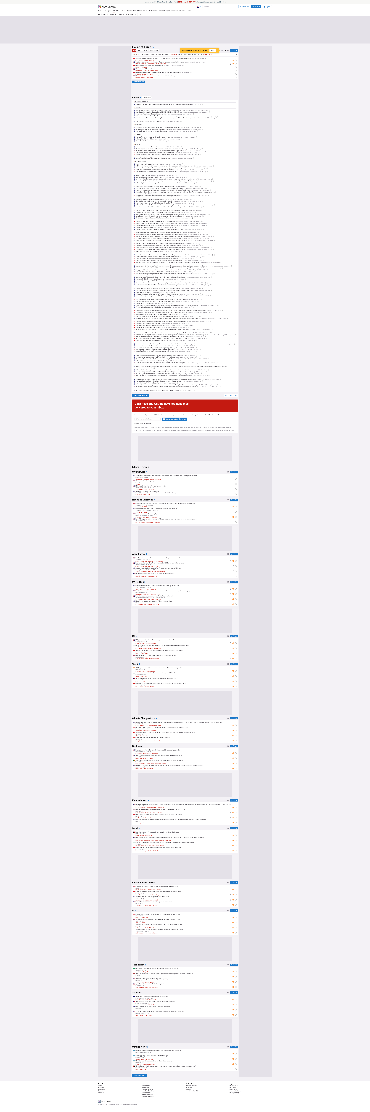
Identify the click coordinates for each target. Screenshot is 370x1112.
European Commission (149, 1064)
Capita (148, 494)
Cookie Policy (234, 1087)
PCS (136, 494)
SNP (136, 60)
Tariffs (137, 676)
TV (144, 823)
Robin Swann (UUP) (153, 599)
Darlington (146, 479)
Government (113, 14)
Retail (137, 768)
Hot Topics (107, 11)
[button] (154, 50)
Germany (150, 1059)
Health (144, 817)
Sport (168, 11)
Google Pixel (138, 972)
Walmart (137, 982)
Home (100, 11)
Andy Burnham (162, 63)
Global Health (152, 999)
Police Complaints (140, 643)
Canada (142, 676)
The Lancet (145, 999)
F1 (152, 835)
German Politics (139, 1059)
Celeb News (161, 807)
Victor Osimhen (139, 905)
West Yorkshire (153, 507)
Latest (139, 50)
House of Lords (103, 14)
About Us (101, 1087)
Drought (142, 735)
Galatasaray (148, 905)
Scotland (151, 60)
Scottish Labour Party (141, 63)
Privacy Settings (234, 1092)
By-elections (153, 517)
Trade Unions (142, 494)
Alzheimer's (138, 1005)
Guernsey (138, 484)
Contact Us (101, 1089)
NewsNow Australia (148, 1096)
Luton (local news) (140, 522)
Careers (188, 1089)
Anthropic (138, 927)
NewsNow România (148, 1091)
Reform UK (138, 507)
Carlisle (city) (139, 589)
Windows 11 (138, 977)
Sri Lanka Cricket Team (141, 845)
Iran (134, 11)
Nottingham (138, 594)
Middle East (153, 686)
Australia (141, 653)
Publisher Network (191, 1085)
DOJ (136, 681)
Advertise (189, 1087)
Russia (143, 671)
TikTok (140, 681)
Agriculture (156, 604)
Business (154, 11)
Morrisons (150, 768)
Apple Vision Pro (139, 933)
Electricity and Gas (140, 763)
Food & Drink (143, 768)
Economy (137, 67)
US (146, 676)
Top (134, 50)
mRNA (137, 1010)
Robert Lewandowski (140, 889)
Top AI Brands (150, 927)
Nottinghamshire (155, 594)
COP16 (137, 735)
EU (156, 1064)
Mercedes (147, 835)
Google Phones (147, 972)
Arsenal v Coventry (140, 895)
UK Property (150, 74)
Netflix (146, 658)
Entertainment (176, 11)
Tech (183, 11)
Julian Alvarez (148, 900)
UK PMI (151, 758)
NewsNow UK (146, 1085)
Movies (148, 823)
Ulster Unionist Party (140, 599)
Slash (146, 1015)
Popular (145, 50)
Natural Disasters (159, 741)
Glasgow (156, 566)
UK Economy (138, 758)
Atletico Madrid (139, 900)
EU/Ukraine (138, 1064)
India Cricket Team (154, 845)
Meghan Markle (139, 658)
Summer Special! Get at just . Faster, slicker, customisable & (184, 2)
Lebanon (147, 686)
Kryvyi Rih (138, 671)
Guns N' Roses (139, 1015)
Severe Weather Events (155, 725)
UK (114, 11)
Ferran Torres (151, 889)
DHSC (160, 599)
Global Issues (146, 730)
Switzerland (138, 730)
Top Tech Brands (153, 933)
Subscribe (101, 1091)
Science (189, 11)
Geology (153, 730)
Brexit (145, 512)
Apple (147, 917)
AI (149, 11)
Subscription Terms (235, 1091)
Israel (146, 653)
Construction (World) (155, 479)
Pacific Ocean (144, 725)
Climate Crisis (142, 11)
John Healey (138, 753)
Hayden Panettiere (151, 807)
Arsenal (149, 895)
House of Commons (140, 77)
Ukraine (129, 11)
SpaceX (144, 927)
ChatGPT (137, 917)
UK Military (155, 753)
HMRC (145, 489)
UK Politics (146, 70)
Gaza (123, 11)
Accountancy (139, 489)
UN (146, 735)
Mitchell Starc (139, 840)
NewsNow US (146, 1087)
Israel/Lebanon (139, 686)
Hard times (150, 817)
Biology (151, 1015)
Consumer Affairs (151, 643)
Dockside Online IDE (192, 1091)
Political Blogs (154, 70)
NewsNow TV (102, 1092)
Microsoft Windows (148, 977)
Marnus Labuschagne (141, 850)
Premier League (156, 895)
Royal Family (157, 648)
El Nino (137, 725)
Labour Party (138, 70)
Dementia (138, 999)
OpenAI (143, 917)
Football (162, 11)
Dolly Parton (138, 817)
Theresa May (138, 512)
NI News (150, 604)
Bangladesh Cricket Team (151, 840)
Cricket (162, 845)
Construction (138, 479)
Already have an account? (143, 423)
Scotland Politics (143, 60)
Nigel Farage (138, 517)
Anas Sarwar (123, 14)
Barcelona (158, 889)
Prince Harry (138, 648)
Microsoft (157, 977)
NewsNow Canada (147, 1094)
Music (143, 922)
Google (154, 972)
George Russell (139, 835)
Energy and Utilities (160, 763)
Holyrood (150, 566)
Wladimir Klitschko (140, 807)
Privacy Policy (218, 427)
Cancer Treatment (145, 1010)
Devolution (144, 67)
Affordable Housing (140, 74)
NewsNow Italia (146, 1092)
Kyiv (146, 1059)
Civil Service (132, 14)
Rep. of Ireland (150, 763)
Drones (141, 1069)
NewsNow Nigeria (147, 1089)
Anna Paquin (138, 823)
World (118, 11)
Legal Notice (227, 427)
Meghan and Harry (148, 648)
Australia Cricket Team (165, 840)
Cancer (153, 1010)
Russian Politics (151, 671)
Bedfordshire (149, 522)
